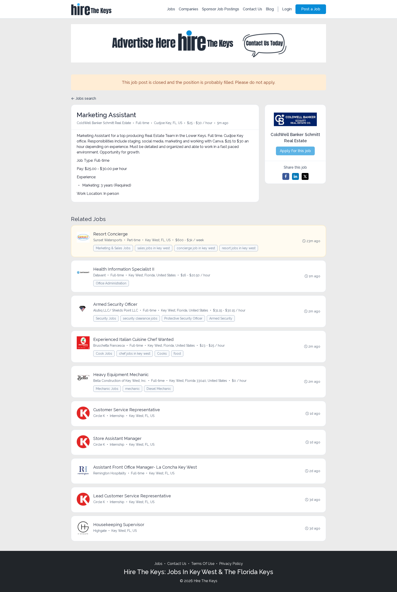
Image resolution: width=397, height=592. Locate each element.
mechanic (132, 389)
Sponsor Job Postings (220, 9)
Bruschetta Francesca (109, 345)
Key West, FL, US (157, 240)
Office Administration (111, 283)
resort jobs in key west (238, 248)
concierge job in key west (196, 248)
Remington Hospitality (109, 473)
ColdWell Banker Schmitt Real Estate (104, 123)
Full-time (142, 123)
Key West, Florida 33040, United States (198, 380)
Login (287, 9)
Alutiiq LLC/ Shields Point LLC (115, 310)
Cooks (162, 353)
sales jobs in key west (153, 248)
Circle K (99, 416)
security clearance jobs (140, 318)
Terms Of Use (202, 563)
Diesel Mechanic (159, 389)
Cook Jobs (104, 353)
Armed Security (220, 318)
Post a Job (310, 9)
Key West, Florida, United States (152, 275)
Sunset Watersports (107, 240)
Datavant (99, 275)
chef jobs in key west (134, 353)
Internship (117, 416)
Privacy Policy (231, 563)
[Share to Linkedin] (295, 176)
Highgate (100, 531)
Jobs (171, 9)
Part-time (133, 240)
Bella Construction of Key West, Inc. (119, 380)
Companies (188, 9)
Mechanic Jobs (107, 389)
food (177, 353)
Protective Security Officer (183, 318)
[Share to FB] (285, 176)
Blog (270, 9)
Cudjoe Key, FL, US (168, 123)
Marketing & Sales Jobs (113, 248)
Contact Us (252, 9)
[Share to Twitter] (305, 176)
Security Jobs (106, 318)
